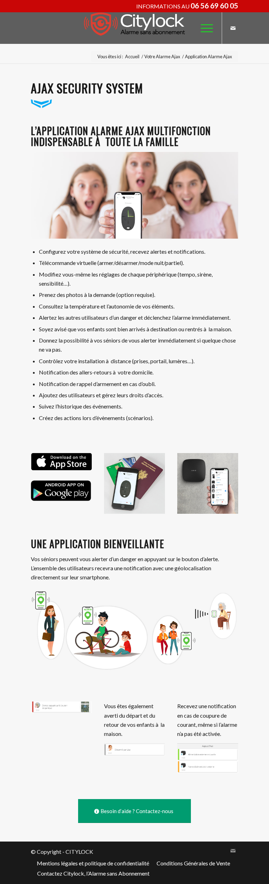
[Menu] (203, 28)
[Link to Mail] (233, 28)
